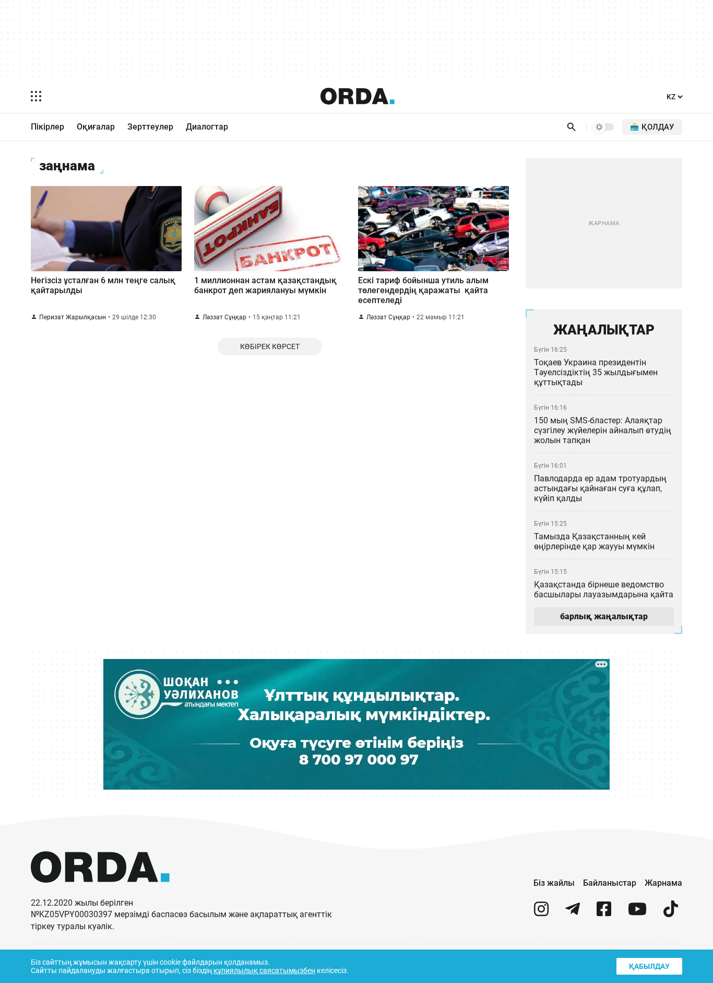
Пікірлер (47, 127)
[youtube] (637, 913)
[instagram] (541, 913)
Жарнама (663, 883)
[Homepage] (357, 96)
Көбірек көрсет (270, 346)
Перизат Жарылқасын (72, 317)
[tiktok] (670, 913)
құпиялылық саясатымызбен (264, 970)
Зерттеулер (150, 127)
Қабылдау (649, 966)
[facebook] (603, 913)
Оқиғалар (96, 127)
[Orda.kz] (100, 892)
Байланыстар (609, 883)
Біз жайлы (554, 883)
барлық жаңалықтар (604, 616)
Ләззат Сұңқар (224, 317)
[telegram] (572, 913)
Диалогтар (207, 127)
